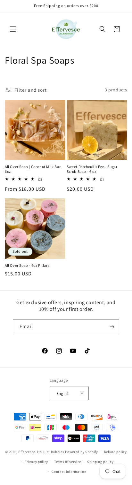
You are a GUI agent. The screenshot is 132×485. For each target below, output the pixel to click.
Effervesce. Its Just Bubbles (41, 452)
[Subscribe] (112, 326)
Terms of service (67, 461)
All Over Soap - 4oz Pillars (27, 265)
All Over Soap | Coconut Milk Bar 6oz (33, 169)
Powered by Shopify (81, 452)
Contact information (69, 471)
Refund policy (115, 452)
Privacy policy (36, 461)
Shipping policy (100, 461)
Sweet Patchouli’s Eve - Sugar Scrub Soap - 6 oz (92, 169)
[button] (13, 29)
